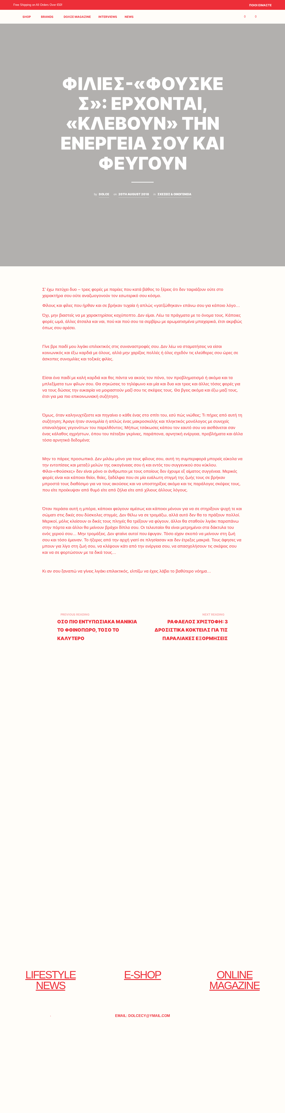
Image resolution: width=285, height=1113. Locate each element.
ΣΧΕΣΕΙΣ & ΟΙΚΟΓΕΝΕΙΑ (174, 194)
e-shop (142, 975)
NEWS (129, 16)
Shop (26, 16)
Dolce (104, 194)
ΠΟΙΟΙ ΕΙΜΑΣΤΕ (260, 5)
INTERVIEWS (107, 16)
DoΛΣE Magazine (77, 16)
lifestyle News (50, 980)
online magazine (234, 980)
